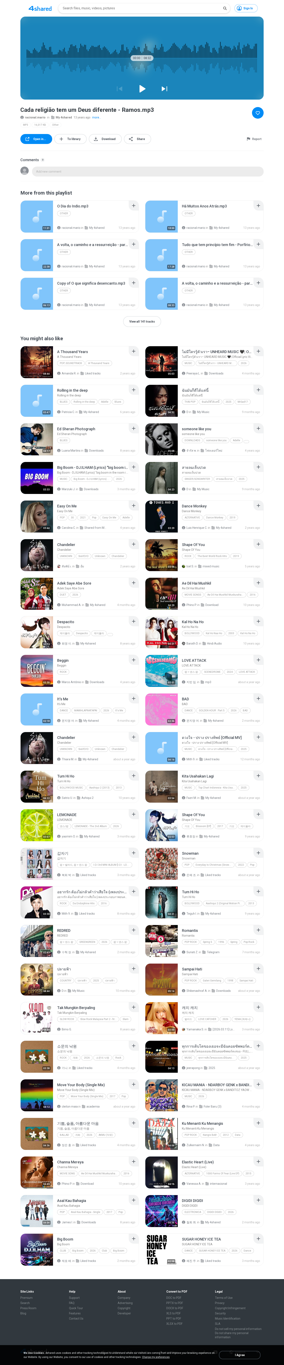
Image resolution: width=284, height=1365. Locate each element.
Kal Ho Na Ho (247, 633)
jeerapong (193, 1068)
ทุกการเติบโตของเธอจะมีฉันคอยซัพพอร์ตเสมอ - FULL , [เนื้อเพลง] (217, 1057)
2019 (232, 517)
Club (63, 1250)
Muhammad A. (71, 605)
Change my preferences (156, 1357)
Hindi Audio (214, 643)
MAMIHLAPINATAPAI (85, 710)
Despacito (82, 633)
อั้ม (82, 566)
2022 (241, 864)
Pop (62, 517)
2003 (231, 633)
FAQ (71, 1303)
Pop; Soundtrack (71, 363)
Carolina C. (69, 527)
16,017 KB (40, 124)
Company (124, 1297)
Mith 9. (190, 759)
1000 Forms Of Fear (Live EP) (222, 1173)
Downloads (216, 373)
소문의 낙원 (102, 1057)
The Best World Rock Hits (212, 556)
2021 (83, 517)
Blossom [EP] (203, 826)
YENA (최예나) (243, 1019)
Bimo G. (67, 1029)
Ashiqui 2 (87, 798)
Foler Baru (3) (212, 1106)
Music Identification (227, 1318)
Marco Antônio (71, 682)
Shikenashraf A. (196, 990)
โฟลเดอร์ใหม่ (213, 450)
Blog (23, 1313)
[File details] (37, 217)
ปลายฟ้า (82, 980)
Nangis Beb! (210, 1134)
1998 (230, 980)
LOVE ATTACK (247, 671)
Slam (125, 1019)
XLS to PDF (173, 1313)
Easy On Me (109, 517)
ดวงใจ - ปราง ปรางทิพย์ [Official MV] (217, 749)
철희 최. (191, 1222)
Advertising (125, 1303)
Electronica (193, 1212)
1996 (221, 942)
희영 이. (67, 643)
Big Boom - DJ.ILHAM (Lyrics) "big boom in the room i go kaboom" (93, 479)
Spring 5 (207, 942)
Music (188, 363)
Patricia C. (68, 412)
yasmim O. (68, 836)
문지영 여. (68, 720)
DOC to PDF (173, 1297)
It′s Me (119, 710)
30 (72, 517)
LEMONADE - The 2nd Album (91, 826)
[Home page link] (40, 8)
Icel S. (190, 566)
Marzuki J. (68, 489)
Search (25, 1303)
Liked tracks (93, 373)
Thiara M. (68, 759)
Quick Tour (76, 1308)
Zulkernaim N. (195, 1145)
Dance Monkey (214, 517)
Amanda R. (69, 373)
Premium (26, 1297)
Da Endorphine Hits (84, 903)
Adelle (104, 401)
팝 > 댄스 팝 (191, 671)
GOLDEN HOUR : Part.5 (212, 710)
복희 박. (67, 875)
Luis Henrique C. (196, 527)
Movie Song (67, 1173)
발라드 (188, 1019)
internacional (218, 1183)
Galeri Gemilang (212, 980)
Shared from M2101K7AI (95, 527)
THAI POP (190, 401)
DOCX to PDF (174, 1308)
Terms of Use (224, 1297)
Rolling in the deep (84, 401)
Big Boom (78, 1250)
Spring (233, 942)
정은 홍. (67, 1145)
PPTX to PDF (174, 1303)
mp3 (208, 682)
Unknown (66, 556)
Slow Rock (67, 1019)
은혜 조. (191, 875)
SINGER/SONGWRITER (197, 479)
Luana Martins (71, 450)
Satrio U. (67, 798)
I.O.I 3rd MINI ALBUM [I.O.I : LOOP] (112, 864)
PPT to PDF (173, 1318)
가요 (187, 826)
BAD (245, 710)
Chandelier (118, 556)
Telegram (213, 952)
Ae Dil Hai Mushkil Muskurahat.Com (226, 594)
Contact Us (76, 1318)
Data (237, 1134)
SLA (217, 1323)
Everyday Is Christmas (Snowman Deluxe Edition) (215, 864)
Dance (64, 710)
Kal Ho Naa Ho (214, 633)
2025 (228, 401)
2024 (230, 671)
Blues (63, 401)
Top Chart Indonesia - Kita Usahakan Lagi (217, 787)
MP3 (25, 124)
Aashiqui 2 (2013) (99, 787)
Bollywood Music (71, 787)
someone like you (216, 440)
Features (75, 1313)
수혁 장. (67, 952)
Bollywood (192, 633)
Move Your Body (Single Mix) (87, 1096)
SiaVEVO (83, 556)
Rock (188, 556)
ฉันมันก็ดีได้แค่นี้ (210, 401)
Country (65, 980)
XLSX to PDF (174, 1323)
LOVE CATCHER (207, 1019)
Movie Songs (193, 594)
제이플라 (65, 633)
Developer (124, 1313)
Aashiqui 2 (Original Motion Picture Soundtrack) (225, 903)
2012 (226, 1134)
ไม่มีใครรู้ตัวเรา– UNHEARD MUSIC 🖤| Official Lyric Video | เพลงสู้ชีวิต (217, 363)
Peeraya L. (193, 373)
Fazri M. (191, 798)
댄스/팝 (64, 826)
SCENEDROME (212, 671)
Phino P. (191, 605)
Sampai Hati (246, 980)
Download (212, 605)
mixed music (211, 566)
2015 (248, 1173)
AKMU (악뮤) (106, 1134)
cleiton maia (70, 1106)
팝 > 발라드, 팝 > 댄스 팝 (73, 864)
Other (55, 124)
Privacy (220, 1303)
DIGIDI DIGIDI (214, 1212)
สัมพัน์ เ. (67, 566)
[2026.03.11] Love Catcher (224, 1029)
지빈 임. (191, 682)
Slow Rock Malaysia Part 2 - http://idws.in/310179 (99, 1019)
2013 (119, 787)
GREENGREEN (87, 942)
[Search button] (225, 8)
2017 (220, 826)
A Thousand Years (98, 363)
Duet (63, 594)
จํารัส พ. (191, 450)
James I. (67, 1222)
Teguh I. (191, 913)
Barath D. (192, 643)
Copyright (124, 1308)
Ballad (64, 1134)
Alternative (192, 517)
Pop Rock (191, 942)
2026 (244, 363)
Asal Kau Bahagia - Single (85, 1212)
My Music (203, 412)
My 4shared (64, 117)
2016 (253, 594)
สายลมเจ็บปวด (224, 479)
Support (74, 1297)
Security (220, 1313)
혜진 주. (191, 1261)
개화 (75, 1057)
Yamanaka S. (195, 1029)
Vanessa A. (193, 1183)
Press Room (28, 1308)
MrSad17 (243, 401)
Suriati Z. (192, 952)
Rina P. (190, 1106)
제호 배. (67, 1261)
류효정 (190, 836)
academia (93, 1106)
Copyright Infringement (230, 1308)
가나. (65, 1068)
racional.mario (35, 117)
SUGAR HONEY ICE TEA (212, 1250)
